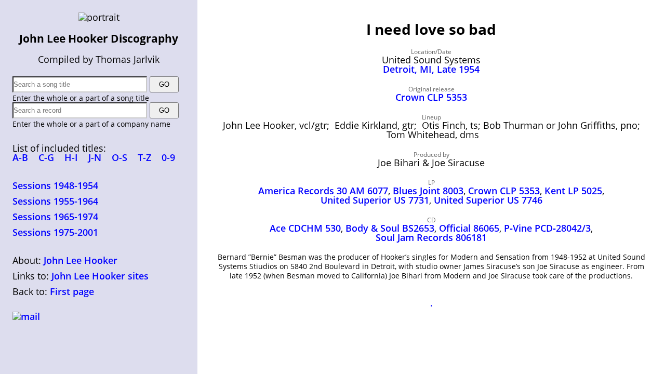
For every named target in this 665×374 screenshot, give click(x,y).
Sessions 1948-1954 (55, 185)
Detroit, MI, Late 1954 (431, 69)
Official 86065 (469, 228)
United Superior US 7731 (375, 200)
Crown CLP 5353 (431, 97)
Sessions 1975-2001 (55, 232)
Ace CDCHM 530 (305, 228)
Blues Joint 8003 (428, 190)
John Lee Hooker (80, 260)
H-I (71, 157)
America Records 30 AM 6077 (323, 190)
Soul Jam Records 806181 (431, 237)
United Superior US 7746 (488, 200)
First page (72, 291)
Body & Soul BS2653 (389, 228)
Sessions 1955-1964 (55, 201)
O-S (119, 157)
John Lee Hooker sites (100, 276)
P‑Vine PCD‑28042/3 (547, 228)
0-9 (168, 157)
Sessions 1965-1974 (55, 216)
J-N (94, 157)
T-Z (144, 157)
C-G (46, 157)
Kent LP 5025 (573, 190)
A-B (20, 157)
